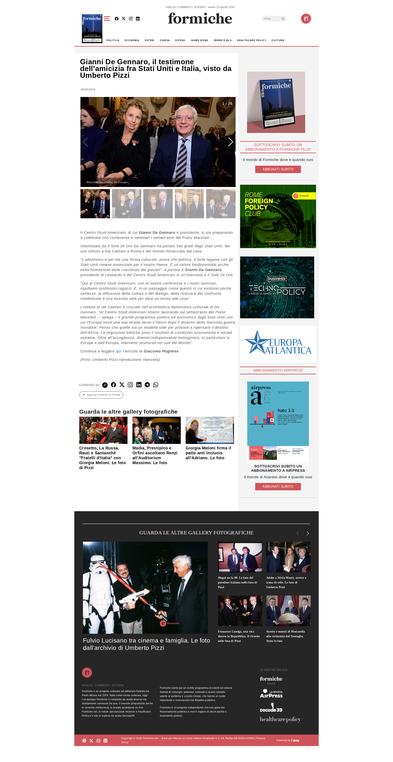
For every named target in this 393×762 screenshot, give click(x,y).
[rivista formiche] (278, 422)
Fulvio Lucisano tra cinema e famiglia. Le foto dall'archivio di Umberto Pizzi (146, 644)
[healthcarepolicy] (282, 720)
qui (119, 351)
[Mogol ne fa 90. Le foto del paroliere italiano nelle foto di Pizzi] (240, 557)
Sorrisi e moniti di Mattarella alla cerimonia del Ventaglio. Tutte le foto (285, 636)
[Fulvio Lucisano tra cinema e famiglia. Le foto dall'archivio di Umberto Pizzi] (145, 588)
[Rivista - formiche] (282, 680)
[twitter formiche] (91, 741)
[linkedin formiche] (105, 741)
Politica (112, 40)
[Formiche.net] (306, 19)
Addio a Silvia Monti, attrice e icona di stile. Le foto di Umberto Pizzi (286, 582)
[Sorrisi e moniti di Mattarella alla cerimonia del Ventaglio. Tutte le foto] (288, 610)
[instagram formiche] (98, 741)
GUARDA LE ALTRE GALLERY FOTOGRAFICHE (196, 532)
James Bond (199, 40)
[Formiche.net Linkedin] (137, 19)
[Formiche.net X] (123, 19)
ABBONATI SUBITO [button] (278, 169)
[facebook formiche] (84, 741)
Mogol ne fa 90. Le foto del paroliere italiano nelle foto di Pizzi (237, 582)
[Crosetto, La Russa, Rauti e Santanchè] (103, 430)
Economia (132, 40)
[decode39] (282, 707)
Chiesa (165, 40)
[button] (107, 28)
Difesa (180, 40)
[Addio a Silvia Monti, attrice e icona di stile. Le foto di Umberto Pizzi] (288, 557)
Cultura (278, 40)
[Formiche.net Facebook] (116, 19)
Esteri (150, 40)
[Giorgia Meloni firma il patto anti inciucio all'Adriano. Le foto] (210, 430)
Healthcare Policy (251, 40)
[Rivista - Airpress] (282, 693)
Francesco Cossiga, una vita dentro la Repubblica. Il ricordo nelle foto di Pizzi (239, 636)
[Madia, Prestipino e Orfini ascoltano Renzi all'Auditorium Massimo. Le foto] (156, 430)
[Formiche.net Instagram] (130, 19)
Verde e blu (223, 40)
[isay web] (295, 740)
